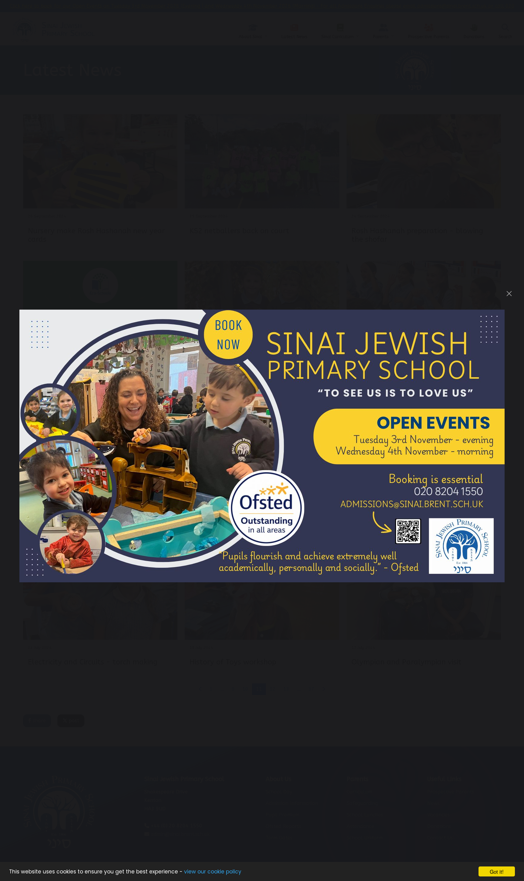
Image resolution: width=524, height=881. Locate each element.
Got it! (497, 871)
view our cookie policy (212, 871)
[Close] (509, 293)
